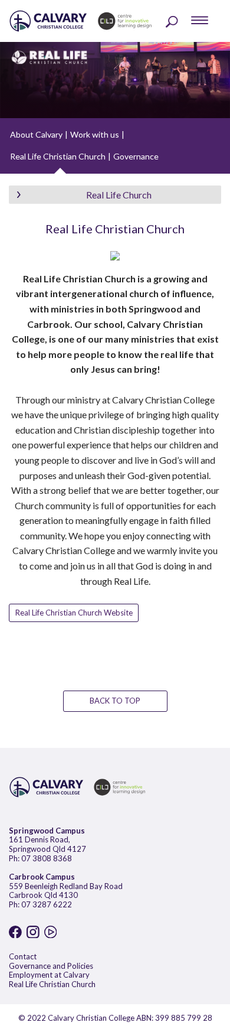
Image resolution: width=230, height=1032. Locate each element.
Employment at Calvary (49, 974)
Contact (23, 956)
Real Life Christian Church (58, 156)
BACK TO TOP (115, 700)
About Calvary (36, 134)
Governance (136, 156)
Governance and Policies (51, 966)
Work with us (94, 134)
